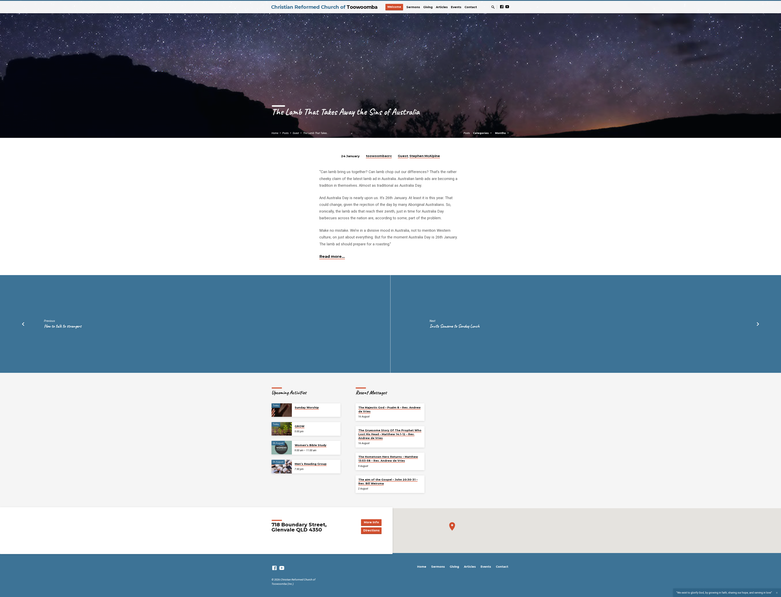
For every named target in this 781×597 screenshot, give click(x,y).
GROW (299, 426)
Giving (428, 7)
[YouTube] (507, 6)
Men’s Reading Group (311, 463)
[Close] (777, 592)
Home (275, 133)
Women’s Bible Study (310, 445)
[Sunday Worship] (282, 410)
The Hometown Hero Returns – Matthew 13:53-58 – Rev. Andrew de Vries (388, 458)
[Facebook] (502, 6)
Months (501, 133)
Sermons (413, 7)
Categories (481, 133)
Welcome (394, 6)
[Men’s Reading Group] (282, 466)
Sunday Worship (307, 407)
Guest (296, 133)
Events (456, 7)
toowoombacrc (379, 156)
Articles (442, 7)
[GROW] (282, 429)
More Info (371, 522)
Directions (371, 530)
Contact (471, 7)
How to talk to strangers (62, 326)
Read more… (332, 256)
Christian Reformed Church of (324, 7)
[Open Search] (493, 7)
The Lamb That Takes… (315, 133)
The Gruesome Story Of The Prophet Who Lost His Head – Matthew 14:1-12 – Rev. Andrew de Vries (389, 434)
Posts (285, 133)
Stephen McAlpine (424, 156)
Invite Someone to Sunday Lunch (455, 326)
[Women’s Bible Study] (282, 447)
